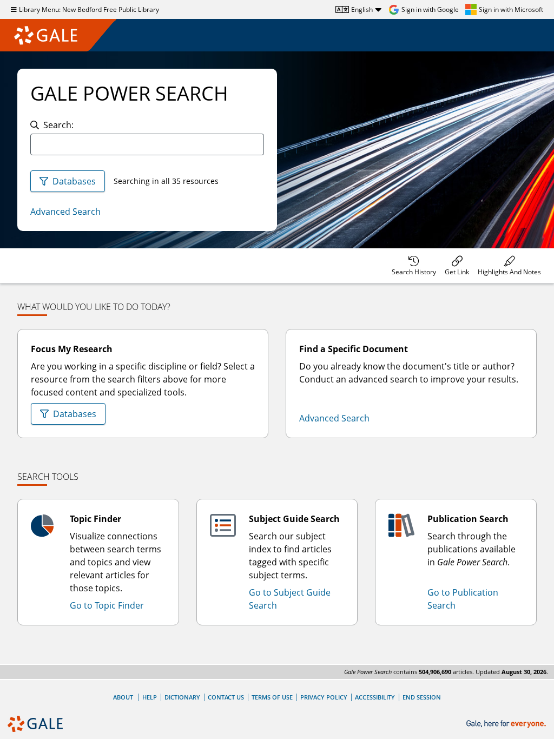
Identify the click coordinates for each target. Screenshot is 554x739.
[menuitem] (414, 266)
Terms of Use (272, 697)
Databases (74, 181)
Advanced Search (65, 211)
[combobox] (147, 144)
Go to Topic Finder (107, 605)
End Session (422, 697)
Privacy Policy (323, 697)
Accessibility (375, 697)
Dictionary (182, 697)
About (123, 697)
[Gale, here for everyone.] (507, 724)
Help (149, 697)
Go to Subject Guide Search (290, 598)
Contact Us (226, 697)
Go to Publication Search (462, 598)
